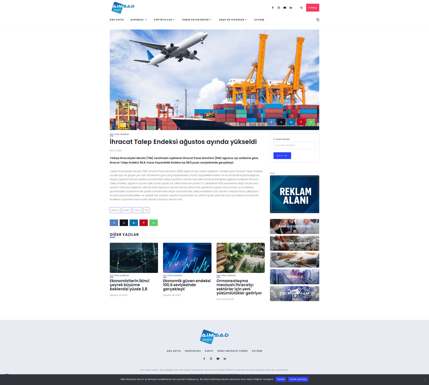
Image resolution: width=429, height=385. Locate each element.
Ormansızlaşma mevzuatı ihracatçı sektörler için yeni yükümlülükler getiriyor (239, 287)
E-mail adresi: (281, 139)
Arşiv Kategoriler (231, 19)
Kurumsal (137, 19)
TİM (146, 210)
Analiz (294, 260)
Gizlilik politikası (298, 379)
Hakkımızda (193, 351)
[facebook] (271, 122)
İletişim (259, 19)
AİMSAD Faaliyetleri (295, 226)
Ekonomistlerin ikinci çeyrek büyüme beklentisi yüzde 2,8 (129, 285)
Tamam (281, 379)
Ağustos (115, 210)
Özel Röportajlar (295, 293)
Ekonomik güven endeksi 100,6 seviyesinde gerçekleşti (187, 285)
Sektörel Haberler (119, 134)
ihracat (137, 210)
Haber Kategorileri (195, 19)
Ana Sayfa (117, 19)
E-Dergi (313, 7)
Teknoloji (294, 276)
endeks (126, 210)
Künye (209, 351)
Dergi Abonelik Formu (232, 351)
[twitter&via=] (281, 122)
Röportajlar (163, 19)
